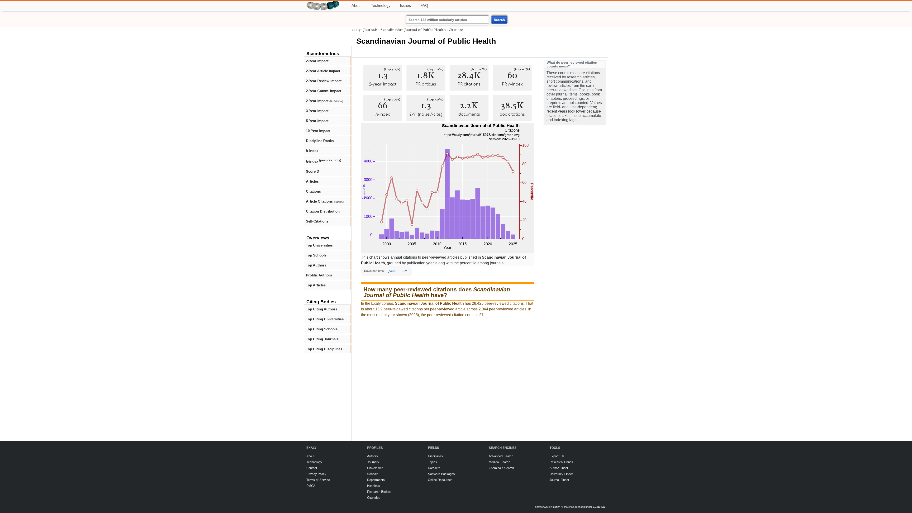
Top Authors (316, 265)
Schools (372, 474)
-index (312, 151)
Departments (376, 480)
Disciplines (435, 456)
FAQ (424, 6)
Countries (373, 497)
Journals (370, 29)
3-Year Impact (317, 111)
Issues (405, 6)
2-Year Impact (317, 61)
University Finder (561, 474)
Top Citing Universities (325, 319)
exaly (356, 29)
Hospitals (373, 486)
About (356, 6)
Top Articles (316, 285)
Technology (380, 6)
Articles (312, 181)
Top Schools (316, 255)
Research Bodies (379, 492)
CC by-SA (599, 506)
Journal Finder (559, 480)
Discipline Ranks (320, 141)
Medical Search (499, 462)
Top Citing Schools (321, 329)
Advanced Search (501, 456)
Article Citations (325, 201)
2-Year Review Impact (324, 81)
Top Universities (319, 245)
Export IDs (557, 456)
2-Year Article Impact (323, 71)
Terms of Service (318, 480)
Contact (311, 468)
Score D (312, 171)
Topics (432, 462)
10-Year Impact (318, 131)
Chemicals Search (501, 468)
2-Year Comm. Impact (323, 91)
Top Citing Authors (321, 309)
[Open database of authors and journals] (323, 2)
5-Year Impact (317, 121)
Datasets (434, 468)
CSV (404, 271)
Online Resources (440, 480)
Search (499, 20)
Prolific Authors (319, 275)
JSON (392, 271)
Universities (375, 468)
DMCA (310, 486)
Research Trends (561, 462)
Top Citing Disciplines (324, 349)
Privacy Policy (316, 474)
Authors (372, 456)
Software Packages (441, 474)
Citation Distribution (323, 211)
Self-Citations (317, 221)
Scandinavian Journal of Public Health (413, 29)
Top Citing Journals (322, 339)
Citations (313, 191)
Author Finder (559, 468)
